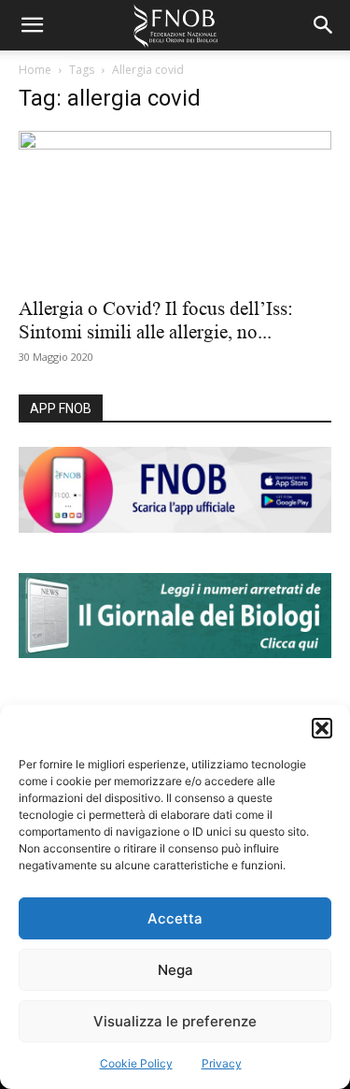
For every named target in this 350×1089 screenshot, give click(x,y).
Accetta (175, 918)
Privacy (222, 1063)
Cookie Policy (136, 1063)
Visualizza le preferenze (175, 1021)
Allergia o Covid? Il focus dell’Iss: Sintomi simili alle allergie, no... (156, 320)
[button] (322, 728)
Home (35, 70)
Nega (175, 970)
